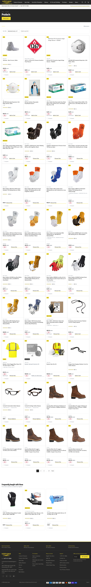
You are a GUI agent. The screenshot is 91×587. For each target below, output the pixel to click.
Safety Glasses (22, 563)
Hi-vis (20, 567)
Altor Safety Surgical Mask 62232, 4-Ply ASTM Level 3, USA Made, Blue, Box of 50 (77, 103)
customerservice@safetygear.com (9, 562)
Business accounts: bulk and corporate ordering (79, 6)
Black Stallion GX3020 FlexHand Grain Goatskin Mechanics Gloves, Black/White (77, 279)
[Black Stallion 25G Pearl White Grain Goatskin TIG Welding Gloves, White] (13, 175)
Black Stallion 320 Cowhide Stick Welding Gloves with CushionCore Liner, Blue (56, 190)
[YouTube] (13, 576)
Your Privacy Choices (65, 569)
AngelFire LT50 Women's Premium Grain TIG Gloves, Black (56, 146)
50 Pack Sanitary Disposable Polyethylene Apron (31, 102)
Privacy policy (63, 567)
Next (53, 471)
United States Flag (50, 565)
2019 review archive (64, 563)
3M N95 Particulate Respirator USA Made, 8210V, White (11, 102)
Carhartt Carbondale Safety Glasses (11, 406)
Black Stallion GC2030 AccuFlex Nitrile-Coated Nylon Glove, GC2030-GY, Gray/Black (12, 279)
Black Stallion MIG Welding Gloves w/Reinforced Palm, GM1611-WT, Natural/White (11, 322)
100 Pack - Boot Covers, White (10, 60)
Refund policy (63, 565)
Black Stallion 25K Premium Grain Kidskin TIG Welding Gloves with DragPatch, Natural (33, 190)
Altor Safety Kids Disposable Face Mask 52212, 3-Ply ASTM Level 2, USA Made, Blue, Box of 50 (56, 103)
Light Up (48, 558)
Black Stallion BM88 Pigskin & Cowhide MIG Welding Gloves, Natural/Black (77, 233)
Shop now (5, 18)
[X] (10, 576)
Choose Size (36, 158)
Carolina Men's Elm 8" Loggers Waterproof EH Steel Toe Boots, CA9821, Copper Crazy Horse (32, 450)
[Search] (82, 2)
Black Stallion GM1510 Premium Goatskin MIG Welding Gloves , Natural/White (32, 279)
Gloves (46, 2)
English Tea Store (50, 556)
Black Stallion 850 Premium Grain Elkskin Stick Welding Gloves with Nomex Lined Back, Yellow (33, 234)
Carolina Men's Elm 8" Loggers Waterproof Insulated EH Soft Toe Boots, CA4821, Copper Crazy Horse (56, 450)
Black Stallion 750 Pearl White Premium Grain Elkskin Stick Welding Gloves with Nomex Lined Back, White (12, 234)
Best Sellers (21, 572)
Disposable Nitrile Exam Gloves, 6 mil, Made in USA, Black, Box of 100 (34, 513)
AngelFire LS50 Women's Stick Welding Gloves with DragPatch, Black (34, 146)
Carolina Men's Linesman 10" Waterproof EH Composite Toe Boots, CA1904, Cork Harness (77, 450)
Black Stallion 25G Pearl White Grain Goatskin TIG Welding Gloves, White (11, 189)
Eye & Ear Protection (37, 2)
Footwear (64, 2)
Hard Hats (27, 2)
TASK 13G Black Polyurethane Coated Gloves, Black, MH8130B (12, 513)
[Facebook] (3, 576)
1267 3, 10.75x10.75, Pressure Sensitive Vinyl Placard (34, 61)
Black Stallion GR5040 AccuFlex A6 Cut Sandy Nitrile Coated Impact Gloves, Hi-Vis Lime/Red (56, 279)
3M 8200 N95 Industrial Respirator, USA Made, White (77, 61)
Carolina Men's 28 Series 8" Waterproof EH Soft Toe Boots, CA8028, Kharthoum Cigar (56, 407)
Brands (71, 2)
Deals (76, 2)
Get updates (85, 556)
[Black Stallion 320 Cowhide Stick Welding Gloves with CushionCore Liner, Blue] (56, 175)
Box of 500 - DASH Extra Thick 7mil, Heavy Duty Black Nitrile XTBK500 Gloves (55, 322)
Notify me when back (37, 375)
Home (3, 11)
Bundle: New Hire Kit (51, 364)
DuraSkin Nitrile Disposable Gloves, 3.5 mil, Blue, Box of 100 (56, 513)
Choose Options (12, 419)
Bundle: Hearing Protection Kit (32, 364)
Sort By (4, 31)
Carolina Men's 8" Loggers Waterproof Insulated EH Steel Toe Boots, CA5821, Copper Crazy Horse (77, 407)
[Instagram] (6, 576)
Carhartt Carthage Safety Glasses (33, 406)
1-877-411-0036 (7, 558)
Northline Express (50, 560)
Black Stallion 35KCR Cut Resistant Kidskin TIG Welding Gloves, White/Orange (76, 190)
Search (87, 582)
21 (49, 471)
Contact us (62, 558)
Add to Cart (12, 72)
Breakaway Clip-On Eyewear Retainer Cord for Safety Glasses (77, 321)
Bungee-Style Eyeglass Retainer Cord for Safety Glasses (78, 364)
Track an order (63, 560)
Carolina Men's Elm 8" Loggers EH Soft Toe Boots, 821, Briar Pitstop (12, 449)
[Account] (85, 2)
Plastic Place (49, 563)
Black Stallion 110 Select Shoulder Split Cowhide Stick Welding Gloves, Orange (77, 146)
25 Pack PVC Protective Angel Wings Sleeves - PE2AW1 (55, 61)
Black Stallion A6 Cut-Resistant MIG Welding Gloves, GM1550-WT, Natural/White (55, 234)
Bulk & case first (24, 31)
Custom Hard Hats (23, 558)
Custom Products (18, 2)
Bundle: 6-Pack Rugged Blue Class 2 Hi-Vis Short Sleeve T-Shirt (12, 364)
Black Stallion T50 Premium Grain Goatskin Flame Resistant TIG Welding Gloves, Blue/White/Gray (34, 322)
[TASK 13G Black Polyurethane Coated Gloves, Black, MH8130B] (12, 499)
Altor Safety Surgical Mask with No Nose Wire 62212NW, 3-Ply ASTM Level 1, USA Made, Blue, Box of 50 (12, 147)
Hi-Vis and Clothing (55, 2)
